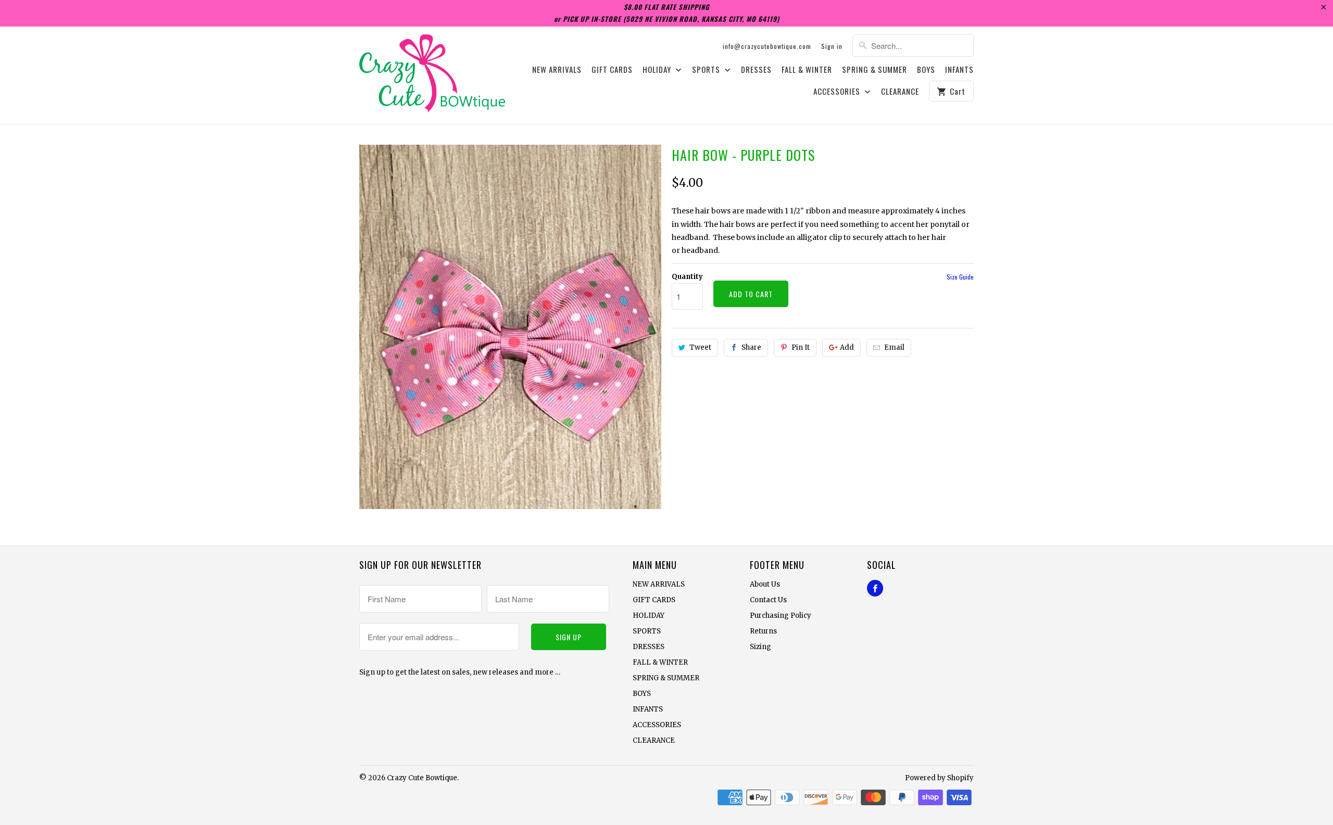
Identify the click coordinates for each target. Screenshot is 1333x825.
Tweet (700, 347)
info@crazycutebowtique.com (767, 46)
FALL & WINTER (807, 70)
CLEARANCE (900, 91)
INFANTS (959, 70)
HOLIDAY (658, 70)
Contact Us (768, 599)
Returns (763, 631)
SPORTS (707, 70)
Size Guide (960, 276)
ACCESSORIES (837, 91)
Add (847, 347)
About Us (765, 584)
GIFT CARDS (612, 70)
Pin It (800, 347)
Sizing (760, 646)
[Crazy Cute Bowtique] (432, 75)
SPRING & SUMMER (874, 70)
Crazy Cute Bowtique (422, 777)
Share (751, 347)
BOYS (926, 70)
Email (894, 347)
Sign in (831, 46)
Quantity (687, 276)
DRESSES (756, 70)
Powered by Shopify (939, 777)
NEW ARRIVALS (557, 70)
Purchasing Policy (780, 615)
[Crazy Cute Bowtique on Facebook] (875, 588)
